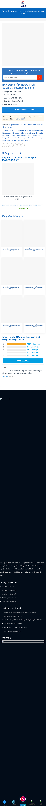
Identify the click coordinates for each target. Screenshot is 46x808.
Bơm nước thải (38, 125)
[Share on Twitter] (11, 145)
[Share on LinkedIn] (23, 145)
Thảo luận (5, 376)
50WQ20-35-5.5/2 (11, 131)
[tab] (23, 153)
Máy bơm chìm (7, 127)
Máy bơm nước (16, 11)
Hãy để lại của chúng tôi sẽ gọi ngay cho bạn (25, 72)
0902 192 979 (21, 119)
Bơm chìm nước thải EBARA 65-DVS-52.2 (34, 326)
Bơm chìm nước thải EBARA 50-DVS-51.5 (12, 288)
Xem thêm (22, 209)
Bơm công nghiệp (30, 11)
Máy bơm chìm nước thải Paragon (16, 133)
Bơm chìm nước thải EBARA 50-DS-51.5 (34, 288)
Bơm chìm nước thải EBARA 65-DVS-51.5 (12, 326)
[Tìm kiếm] (43, 4)
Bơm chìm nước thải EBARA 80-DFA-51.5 (12, 250)
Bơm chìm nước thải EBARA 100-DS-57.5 (34, 250)
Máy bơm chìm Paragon (19, 138)
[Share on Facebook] (7, 145)
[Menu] (3, 3)
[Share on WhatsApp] (3, 145)
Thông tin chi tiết (12, 153)
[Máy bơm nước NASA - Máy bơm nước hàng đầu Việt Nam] (23, 4)
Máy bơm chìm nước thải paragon (20, 125)
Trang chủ (5, 11)
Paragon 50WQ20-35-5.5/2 (23, 140)
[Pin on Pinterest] (19, 145)
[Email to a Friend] (15, 145)
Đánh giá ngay (23, 361)
